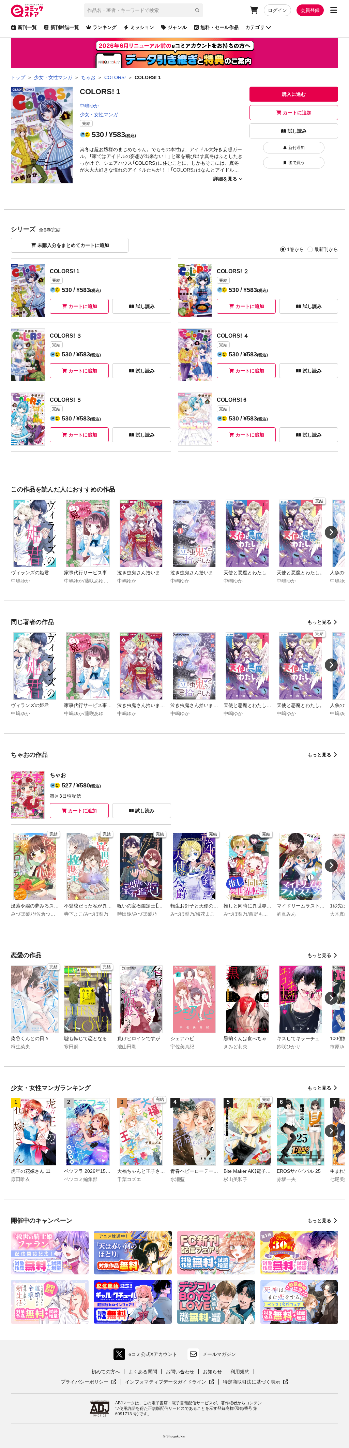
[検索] (197, 10)
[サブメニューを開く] (333, 10)
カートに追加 (297, 112)
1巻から (295, 249)
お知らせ (212, 1371)
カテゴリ (254, 27)
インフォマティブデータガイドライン (165, 1382)
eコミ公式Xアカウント (147, 1355)
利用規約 (239, 1371)
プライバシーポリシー (89, 1382)
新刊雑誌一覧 (64, 27)
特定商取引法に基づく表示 (255, 1382)
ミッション (142, 27)
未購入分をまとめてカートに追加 (73, 245)
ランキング (105, 27)
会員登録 (310, 10)
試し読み (297, 131)
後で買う (296, 162)
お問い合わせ (180, 1371)
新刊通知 (296, 147)
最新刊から (326, 249)
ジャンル (177, 27)
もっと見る (319, 622)
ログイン (277, 10)
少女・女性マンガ (99, 114)
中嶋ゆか (89, 105)
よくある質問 (142, 1371)
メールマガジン (219, 1354)
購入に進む (294, 94)
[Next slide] (331, 532)
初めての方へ (105, 1371)
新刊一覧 (27, 27)
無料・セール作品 (219, 27)
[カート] (253, 10)
